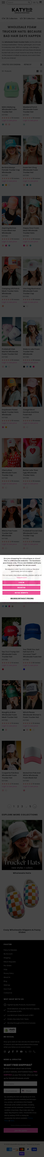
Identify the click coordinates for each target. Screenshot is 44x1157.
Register (21, 587)
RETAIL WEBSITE (21, 593)
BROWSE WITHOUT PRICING (22, 598)
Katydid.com (22, 577)
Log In (21, 582)
